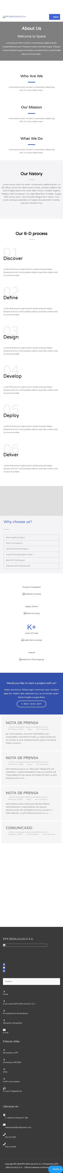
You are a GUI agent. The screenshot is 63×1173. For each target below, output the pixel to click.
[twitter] (4, 968)
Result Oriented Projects (17, 549)
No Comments (42, 729)
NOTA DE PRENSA (22, 723)
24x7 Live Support (14, 543)
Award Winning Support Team (19, 554)
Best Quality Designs (15, 537)
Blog (30, 729)
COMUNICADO (19, 828)
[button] (31, 537)
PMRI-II (57, 1169)
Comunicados (32, 834)
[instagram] (4, 971)
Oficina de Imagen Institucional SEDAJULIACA (28, 727)
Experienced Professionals (18, 566)
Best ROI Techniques (15, 560)
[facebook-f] (4, 965)
